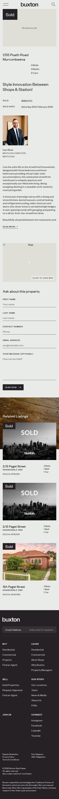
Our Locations (39, 685)
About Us (36, 700)
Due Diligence (37, 754)
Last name (9, 313)
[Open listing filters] (53, 4)
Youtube (36, 735)
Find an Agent (9, 664)
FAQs (34, 705)
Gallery (29, 796)
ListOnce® (17, 773)
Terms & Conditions (10, 759)
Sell (5, 679)
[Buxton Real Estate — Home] (29, 4)
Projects (7, 659)
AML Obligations (38, 757)
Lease (35, 643)
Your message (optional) (18, 353)
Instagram (37, 720)
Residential (8, 649)
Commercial (9, 654)
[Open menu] (5, 4)
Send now (11, 387)
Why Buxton (37, 664)
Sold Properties (10, 685)
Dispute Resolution (10, 754)
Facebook (36, 725)
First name (9, 299)
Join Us (6, 714)
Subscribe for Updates (41, 629)
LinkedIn (36, 730)
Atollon (29, 773)
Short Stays (37, 659)
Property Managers (41, 670)
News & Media (39, 695)
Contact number (13, 326)
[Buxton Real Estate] (29, 619)
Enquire (10, 796)
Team (34, 690)
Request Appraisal (12, 690)
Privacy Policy (8, 757)
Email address (11, 340)
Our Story (37, 679)
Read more (9, 226)
